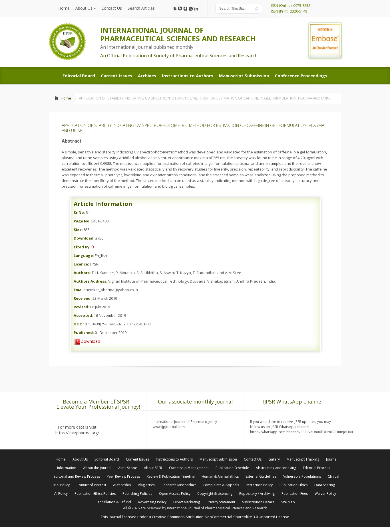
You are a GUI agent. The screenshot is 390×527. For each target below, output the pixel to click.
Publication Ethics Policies (95, 493)
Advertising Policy (152, 502)
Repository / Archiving (257, 493)
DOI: (78, 324)
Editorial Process (316, 467)
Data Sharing (324, 485)
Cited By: (82, 247)
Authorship (122, 485)
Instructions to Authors (174, 459)
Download (90, 341)
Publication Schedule (232, 467)
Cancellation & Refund (113, 502)
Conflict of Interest (91, 485)
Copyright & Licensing (214, 493)
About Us (80, 459)
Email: (79, 289)
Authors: (82, 272)
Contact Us (253, 459)
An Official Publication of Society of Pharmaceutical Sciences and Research (179, 55)
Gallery (274, 459)
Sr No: (79, 212)
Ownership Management (189, 467)
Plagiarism (146, 485)
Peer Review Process (123, 476)
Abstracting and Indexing (276, 467)
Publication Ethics (293, 485)
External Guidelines (261, 476)
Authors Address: (90, 281)
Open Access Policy (174, 493)
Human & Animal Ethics (220, 476)
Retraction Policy (259, 485)
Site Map (288, 502)
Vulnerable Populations (302, 476)
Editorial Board (107, 459)
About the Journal (97, 467)
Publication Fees (295, 493)
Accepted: (83, 315)
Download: (84, 238)
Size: (78, 229)
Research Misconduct (179, 485)
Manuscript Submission (218, 459)
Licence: (81, 264)
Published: (84, 332)
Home (66, 98)
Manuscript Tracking (303, 459)
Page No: (82, 221)
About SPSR (153, 467)
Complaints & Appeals (221, 485)
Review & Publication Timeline (171, 476)
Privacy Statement (221, 502)
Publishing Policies (137, 493)
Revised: (81, 306)
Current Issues (137, 459)
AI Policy (61, 493)
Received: (83, 298)
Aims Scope (127, 467)
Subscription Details (258, 502)
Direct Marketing (186, 502)
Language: (84, 255)
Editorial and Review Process (77, 476)
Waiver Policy (325, 493)
